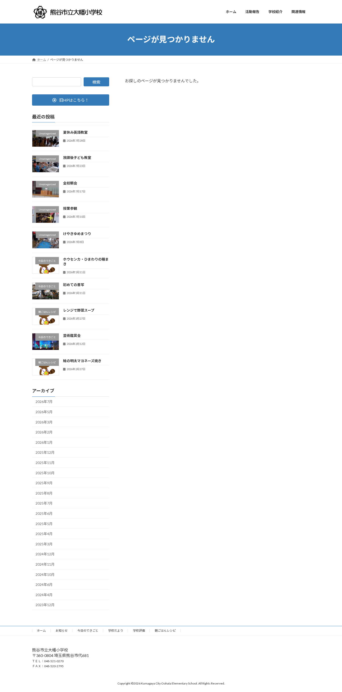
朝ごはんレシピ (165, 630)
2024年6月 (44, 584)
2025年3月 (44, 544)
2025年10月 (45, 473)
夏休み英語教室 (75, 132)
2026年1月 (44, 442)
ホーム (41, 630)
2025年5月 (44, 523)
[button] (70, 100)
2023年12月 (45, 605)
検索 (96, 82)
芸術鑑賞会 (72, 335)
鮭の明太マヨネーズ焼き (82, 361)
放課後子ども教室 (77, 157)
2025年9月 (44, 483)
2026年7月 (44, 401)
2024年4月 (44, 594)
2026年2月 (44, 432)
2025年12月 (45, 452)
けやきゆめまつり (77, 234)
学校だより (115, 630)
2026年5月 (44, 412)
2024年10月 (45, 574)
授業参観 (70, 208)
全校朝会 (70, 183)
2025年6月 (44, 513)
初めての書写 (73, 285)
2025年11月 (45, 462)
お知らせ (62, 630)
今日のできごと (87, 630)
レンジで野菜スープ (78, 310)
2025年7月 (44, 503)
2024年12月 (45, 554)
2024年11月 (45, 564)
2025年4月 (44, 534)
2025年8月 (44, 493)
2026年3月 (44, 422)
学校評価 (139, 630)
